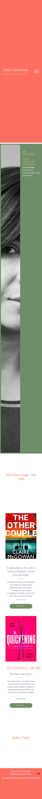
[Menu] (36, 71)
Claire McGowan (15, 70)
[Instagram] (38, 773)
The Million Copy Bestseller (15, 74)
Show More (21, 599)
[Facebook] (39, 773)
